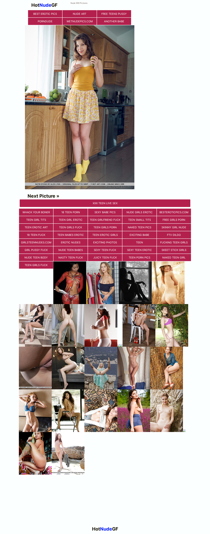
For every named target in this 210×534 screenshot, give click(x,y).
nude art (79, 13)
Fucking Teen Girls (174, 242)
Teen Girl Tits (36, 219)
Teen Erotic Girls (105, 234)
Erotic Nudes (70, 242)
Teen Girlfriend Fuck (105, 219)
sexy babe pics (105, 212)
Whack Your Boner (36, 212)
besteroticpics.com (173, 212)
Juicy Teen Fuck (105, 257)
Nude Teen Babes (70, 250)
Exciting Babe (139, 234)
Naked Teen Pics (139, 227)
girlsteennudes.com (36, 242)
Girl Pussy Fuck (36, 250)
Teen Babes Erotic (70, 234)
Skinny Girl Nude (174, 227)
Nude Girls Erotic (139, 212)
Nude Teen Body (36, 257)
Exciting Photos (105, 242)
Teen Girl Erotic (71, 219)
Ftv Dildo (174, 234)
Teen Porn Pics (139, 257)
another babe (114, 21)
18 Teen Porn (70, 212)
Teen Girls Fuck (70, 227)
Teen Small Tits (139, 219)
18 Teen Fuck (36, 234)
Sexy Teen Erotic (139, 250)
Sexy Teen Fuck (105, 250)
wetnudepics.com (80, 21)
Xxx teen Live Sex (105, 203)
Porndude (45, 21)
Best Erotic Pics (45, 13)
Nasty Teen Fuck (70, 257)
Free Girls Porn (174, 219)
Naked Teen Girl (174, 257)
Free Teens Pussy (114, 13)
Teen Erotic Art (36, 227)
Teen (139, 242)
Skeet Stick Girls (174, 250)
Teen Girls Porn (105, 227)
